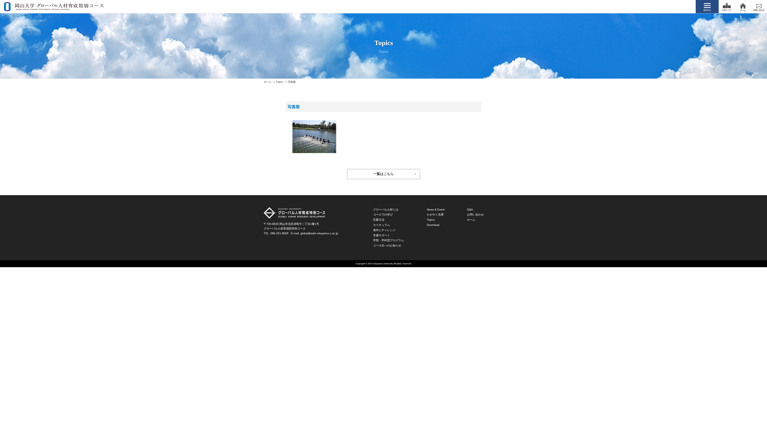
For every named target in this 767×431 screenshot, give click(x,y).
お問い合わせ (475, 214)
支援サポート (381, 235)
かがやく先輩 (435, 214)
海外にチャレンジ (384, 230)
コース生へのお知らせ (387, 245)
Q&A (470, 209)
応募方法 (378, 219)
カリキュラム (381, 224)
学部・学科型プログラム (388, 240)
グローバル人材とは (385, 209)
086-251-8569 (279, 233)
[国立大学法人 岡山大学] (727, 6)
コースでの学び (383, 214)
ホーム (267, 82)
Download (433, 224)
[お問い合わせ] (759, 6)
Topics (279, 82)
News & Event (435, 209)
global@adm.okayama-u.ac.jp (319, 233)
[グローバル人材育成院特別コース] (54, 8)
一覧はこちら (383, 174)
